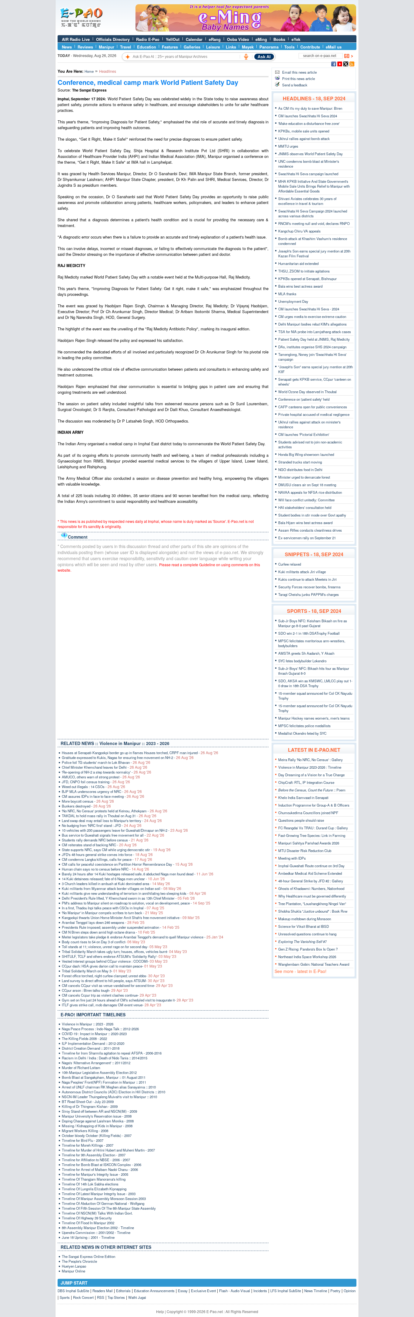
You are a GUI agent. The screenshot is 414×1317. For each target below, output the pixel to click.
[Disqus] (163, 654)
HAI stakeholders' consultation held (304, 507)
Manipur (106, 47)
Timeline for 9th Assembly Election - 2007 (93, 1154)
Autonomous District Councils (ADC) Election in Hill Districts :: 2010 (113, 1091)
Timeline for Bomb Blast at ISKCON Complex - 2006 (101, 1164)
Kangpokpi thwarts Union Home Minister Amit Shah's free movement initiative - (131, 917)
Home (89, 71)
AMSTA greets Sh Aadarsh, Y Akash (306, 653)
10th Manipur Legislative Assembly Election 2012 (99, 1072)
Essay (183, 1290)
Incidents (260, 1290)
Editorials (123, 1290)
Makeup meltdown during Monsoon (304, 918)
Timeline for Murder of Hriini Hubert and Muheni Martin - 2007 (108, 1150)
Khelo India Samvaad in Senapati (303, 797)
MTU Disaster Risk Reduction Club (304, 850)
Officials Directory (113, 39)
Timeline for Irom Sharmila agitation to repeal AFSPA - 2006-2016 (112, 1053)
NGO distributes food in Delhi (300, 469)
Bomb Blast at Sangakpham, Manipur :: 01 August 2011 (103, 1077)
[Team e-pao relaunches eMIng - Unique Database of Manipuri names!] (245, 30)
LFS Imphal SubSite (285, 1290)
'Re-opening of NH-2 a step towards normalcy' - (106, 772)
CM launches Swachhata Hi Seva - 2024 (308, 308)
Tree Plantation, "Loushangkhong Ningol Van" (312, 903)
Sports (65, 1297)
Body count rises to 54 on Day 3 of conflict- (103, 941)
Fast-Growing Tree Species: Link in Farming (311, 835)
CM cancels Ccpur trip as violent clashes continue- (109, 995)
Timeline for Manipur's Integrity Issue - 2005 (95, 1174)
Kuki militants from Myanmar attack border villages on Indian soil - (121, 888)
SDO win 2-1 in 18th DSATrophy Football (309, 633)
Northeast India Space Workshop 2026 (307, 956)
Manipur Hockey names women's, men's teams (314, 718)
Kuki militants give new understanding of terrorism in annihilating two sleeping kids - (134, 893)
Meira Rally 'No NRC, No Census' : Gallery (310, 759)
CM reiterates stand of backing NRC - (99, 844)
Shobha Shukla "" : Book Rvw (312, 911)
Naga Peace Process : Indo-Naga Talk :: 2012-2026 (100, 1028)
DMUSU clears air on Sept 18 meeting (307, 484)
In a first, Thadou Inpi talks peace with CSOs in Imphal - (113, 907)
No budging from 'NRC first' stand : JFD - (102, 825)
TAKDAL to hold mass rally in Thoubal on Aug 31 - (109, 815)
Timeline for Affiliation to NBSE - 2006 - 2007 (96, 1159)
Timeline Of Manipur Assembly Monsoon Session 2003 (104, 1198)
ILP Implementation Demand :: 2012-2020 (93, 1043)
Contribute (310, 47)
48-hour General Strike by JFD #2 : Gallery (310, 880)
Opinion (350, 1290)
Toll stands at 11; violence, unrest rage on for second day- (114, 946)
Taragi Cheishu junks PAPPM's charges (308, 594)
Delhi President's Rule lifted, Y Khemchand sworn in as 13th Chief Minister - (128, 898)
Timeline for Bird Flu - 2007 (82, 1140)
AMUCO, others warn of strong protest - (101, 776)
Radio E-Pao (147, 39)
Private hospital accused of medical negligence (313, 414)
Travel (125, 47)
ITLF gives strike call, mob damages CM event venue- (111, 1004)
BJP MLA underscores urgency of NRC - (102, 791)
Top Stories (116, 1297)
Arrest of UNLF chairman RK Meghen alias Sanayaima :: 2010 (109, 1087)
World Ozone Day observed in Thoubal (307, 391)
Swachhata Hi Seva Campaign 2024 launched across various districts (312, 213)
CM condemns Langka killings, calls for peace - (107, 859)
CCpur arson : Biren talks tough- (95, 990)
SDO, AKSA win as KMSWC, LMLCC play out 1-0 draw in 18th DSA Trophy (315, 683)
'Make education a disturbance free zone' (308, 123)
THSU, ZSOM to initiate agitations (304, 271)
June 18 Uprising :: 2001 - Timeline (88, 1237)
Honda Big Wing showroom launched (306, 454)
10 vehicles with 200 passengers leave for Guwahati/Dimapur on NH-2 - (125, 830)
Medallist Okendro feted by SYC (302, 733)
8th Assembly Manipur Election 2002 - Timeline (98, 1227)
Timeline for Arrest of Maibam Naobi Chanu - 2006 (100, 1169)
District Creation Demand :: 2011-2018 (90, 1048)
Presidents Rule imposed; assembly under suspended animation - (120, 927)
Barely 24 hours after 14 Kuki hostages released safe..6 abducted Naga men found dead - (137, 873)
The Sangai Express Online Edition (88, 1256)
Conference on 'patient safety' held (303, 399)
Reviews (85, 47)
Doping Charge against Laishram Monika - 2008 (98, 1120)
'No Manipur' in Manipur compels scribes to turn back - (112, 912)
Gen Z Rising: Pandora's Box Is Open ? (308, 949)
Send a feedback (294, 84)
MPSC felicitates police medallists (304, 725)
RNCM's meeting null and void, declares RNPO (314, 223)
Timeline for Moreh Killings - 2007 (87, 1145)
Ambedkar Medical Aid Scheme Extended (310, 873)
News (67, 47)
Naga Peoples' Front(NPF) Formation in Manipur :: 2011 (104, 1082)
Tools (289, 47)
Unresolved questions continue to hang (307, 933)
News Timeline (315, 1290)
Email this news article (299, 72)
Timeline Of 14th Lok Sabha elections (90, 1184)
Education (146, 47)
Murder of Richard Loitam (81, 1067)
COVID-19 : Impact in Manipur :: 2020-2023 (94, 1033)
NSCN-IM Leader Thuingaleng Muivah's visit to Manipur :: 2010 (109, 1096)
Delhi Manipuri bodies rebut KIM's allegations (312, 324)
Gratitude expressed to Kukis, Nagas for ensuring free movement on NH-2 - (128, 757)
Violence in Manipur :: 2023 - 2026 (87, 1023)
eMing (261, 39)
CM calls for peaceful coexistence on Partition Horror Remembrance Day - (127, 864)
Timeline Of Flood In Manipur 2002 (88, 1222)
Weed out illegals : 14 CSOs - (93, 786)
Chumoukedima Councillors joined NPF (308, 812)
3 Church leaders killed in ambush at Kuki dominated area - (116, 883)
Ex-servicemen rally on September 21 (307, 537)
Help (160, 1311)
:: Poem (312, 789)
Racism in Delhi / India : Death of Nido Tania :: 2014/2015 (104, 1057)
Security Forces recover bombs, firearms (309, 586)
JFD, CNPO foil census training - (96, 781)
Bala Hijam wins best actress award (305, 522)
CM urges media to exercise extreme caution (312, 316)
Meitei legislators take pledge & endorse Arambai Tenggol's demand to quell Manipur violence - (142, 936)
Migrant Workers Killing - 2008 (85, 1130)
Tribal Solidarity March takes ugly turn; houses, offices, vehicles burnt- (124, 951)
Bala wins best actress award (300, 286)
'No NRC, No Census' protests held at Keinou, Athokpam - (114, 810)
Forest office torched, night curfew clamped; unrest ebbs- (113, 975)
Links (231, 47)
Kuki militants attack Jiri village (302, 571)
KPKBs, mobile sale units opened (303, 131)
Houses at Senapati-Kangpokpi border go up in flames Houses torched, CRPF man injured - (140, 752)
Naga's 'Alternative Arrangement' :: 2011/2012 (96, 1062)
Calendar (194, 39)
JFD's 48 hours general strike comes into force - (107, 854)
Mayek (248, 47)
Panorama (269, 47)
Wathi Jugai (137, 1297)
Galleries (192, 47)
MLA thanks (287, 293)
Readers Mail (102, 1290)
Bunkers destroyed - (86, 806)
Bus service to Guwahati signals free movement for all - (113, 835)
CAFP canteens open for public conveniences (312, 406)
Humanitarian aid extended (298, 263)
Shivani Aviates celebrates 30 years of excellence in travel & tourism (307, 201)
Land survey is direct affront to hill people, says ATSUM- (113, 980)
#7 (302, 941)
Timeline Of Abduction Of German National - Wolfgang (103, 1203)
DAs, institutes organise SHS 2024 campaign (312, 346)
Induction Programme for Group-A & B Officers (313, 805)
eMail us (334, 47)
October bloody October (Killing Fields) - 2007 (97, 1135)
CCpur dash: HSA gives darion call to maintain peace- (112, 966)
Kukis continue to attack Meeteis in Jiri (307, 579)
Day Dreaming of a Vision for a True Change (311, 774)
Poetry (335, 1290)
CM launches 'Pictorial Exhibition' (303, 434)
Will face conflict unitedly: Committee (306, 499)
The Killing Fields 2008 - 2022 (84, 1038)
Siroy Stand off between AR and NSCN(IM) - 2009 (99, 1111)
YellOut (172, 39)
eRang (215, 39)
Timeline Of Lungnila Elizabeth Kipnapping (94, 1188)
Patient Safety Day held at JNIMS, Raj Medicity (314, 339)
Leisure (213, 47)
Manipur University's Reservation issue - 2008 (97, 1116)
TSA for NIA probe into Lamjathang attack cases (314, 331)
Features (170, 47)
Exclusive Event (203, 1290)
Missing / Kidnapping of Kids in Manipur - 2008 (97, 1125)
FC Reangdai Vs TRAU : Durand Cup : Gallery (313, 827)
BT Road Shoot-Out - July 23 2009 (88, 1101)
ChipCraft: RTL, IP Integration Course (306, 782)
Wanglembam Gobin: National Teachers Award (313, 964)
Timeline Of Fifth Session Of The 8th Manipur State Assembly (109, 1208)
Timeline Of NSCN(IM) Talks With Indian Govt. (97, 1213)
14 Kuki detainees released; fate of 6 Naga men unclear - (113, 878)
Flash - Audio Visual (234, 1290)
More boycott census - (88, 801)
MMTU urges (288, 146)
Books (279, 39)
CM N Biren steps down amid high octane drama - (108, 932)
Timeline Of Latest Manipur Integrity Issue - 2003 (98, 1193)
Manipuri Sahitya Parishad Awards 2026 (308, 843)
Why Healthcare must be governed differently (312, 896)
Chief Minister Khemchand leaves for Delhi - (104, 767)
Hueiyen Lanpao (74, 1266)
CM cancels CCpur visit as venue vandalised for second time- (117, 985)
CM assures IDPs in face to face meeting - (103, 796)
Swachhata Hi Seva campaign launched (308, 173)
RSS (100, 1297)
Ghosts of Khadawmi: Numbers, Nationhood (311, 888)
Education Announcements (154, 1290)
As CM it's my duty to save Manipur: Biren (310, 108)
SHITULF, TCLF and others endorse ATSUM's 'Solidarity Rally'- (119, 956)
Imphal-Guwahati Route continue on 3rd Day (311, 865)
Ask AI (264, 56)
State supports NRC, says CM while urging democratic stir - (116, 849)
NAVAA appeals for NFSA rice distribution (310, 492)
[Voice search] (246, 57)
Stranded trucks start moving (300, 462)
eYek (296, 39)
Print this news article (298, 78)
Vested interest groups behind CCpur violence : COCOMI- (115, 961)
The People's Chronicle (79, 1261)
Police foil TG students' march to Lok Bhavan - (106, 762)
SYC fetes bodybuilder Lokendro (302, 660)
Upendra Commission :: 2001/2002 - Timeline (96, 1232)
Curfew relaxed (289, 564)
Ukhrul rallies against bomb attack (304, 138)
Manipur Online (73, 1271)
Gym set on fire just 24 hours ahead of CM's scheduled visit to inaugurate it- (127, 1000)
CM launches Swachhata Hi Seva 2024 (307, 115)
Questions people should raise (301, 820)
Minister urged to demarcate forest (304, 477)
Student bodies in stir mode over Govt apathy (312, 515)
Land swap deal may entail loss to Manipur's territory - (112, 820)
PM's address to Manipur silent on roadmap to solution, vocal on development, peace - (136, 903)
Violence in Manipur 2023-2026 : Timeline (309, 767)
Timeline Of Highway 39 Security (87, 1217)
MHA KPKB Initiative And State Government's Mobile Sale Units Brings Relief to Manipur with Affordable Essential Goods (314, 186)
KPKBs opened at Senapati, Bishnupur (307, 278)
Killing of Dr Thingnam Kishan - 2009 (90, 1106)
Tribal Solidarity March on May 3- (96, 970)
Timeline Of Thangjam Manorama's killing (93, 1179)
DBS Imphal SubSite (73, 1290)
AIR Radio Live (76, 39)
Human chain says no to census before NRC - (105, 869)
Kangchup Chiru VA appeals (299, 231)
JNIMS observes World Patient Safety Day (310, 153)
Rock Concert (83, 1297)
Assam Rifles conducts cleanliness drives (310, 530)
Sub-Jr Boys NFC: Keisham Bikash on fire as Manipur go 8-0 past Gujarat (312, 623)
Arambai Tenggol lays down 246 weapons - (103, 922)
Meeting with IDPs (292, 858)
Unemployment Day (293, 301)
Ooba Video (238, 39)
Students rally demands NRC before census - (105, 839)
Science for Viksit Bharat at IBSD (303, 926)
